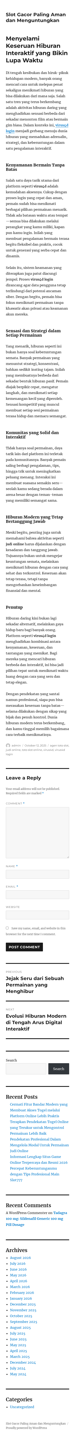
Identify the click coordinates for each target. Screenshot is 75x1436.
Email (12, 886)
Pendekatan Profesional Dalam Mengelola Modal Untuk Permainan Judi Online (39, 1145)
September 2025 (23, 1322)
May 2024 (18, 1374)
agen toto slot (59, 745)
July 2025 (17, 1333)
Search (11, 1060)
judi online (13, 749)
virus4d (48, 749)
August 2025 (20, 1327)
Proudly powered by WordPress (26, 1428)
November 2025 (23, 1310)
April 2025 (18, 1351)
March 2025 (20, 1357)
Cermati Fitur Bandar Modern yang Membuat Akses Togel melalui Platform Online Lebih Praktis (39, 1110)
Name (12, 866)
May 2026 (18, 1275)
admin (16, 745)
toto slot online (32, 749)
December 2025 (23, 1304)
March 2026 (20, 1287)
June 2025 (18, 1339)
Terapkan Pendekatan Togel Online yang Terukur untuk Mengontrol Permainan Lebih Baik (39, 1127)
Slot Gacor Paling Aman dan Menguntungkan (36, 17)
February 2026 (22, 1293)
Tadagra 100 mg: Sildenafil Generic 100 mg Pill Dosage (36, 1219)
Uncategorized (22, 1407)
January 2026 (21, 1298)
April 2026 (18, 1281)
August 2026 (20, 1258)
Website (13, 907)
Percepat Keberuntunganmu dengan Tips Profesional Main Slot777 (34, 1174)
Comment (15, 803)
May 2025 (18, 1345)
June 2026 (18, 1269)
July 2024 (17, 1368)
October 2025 (21, 1316)
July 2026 (18, 1263)
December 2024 (23, 1362)
